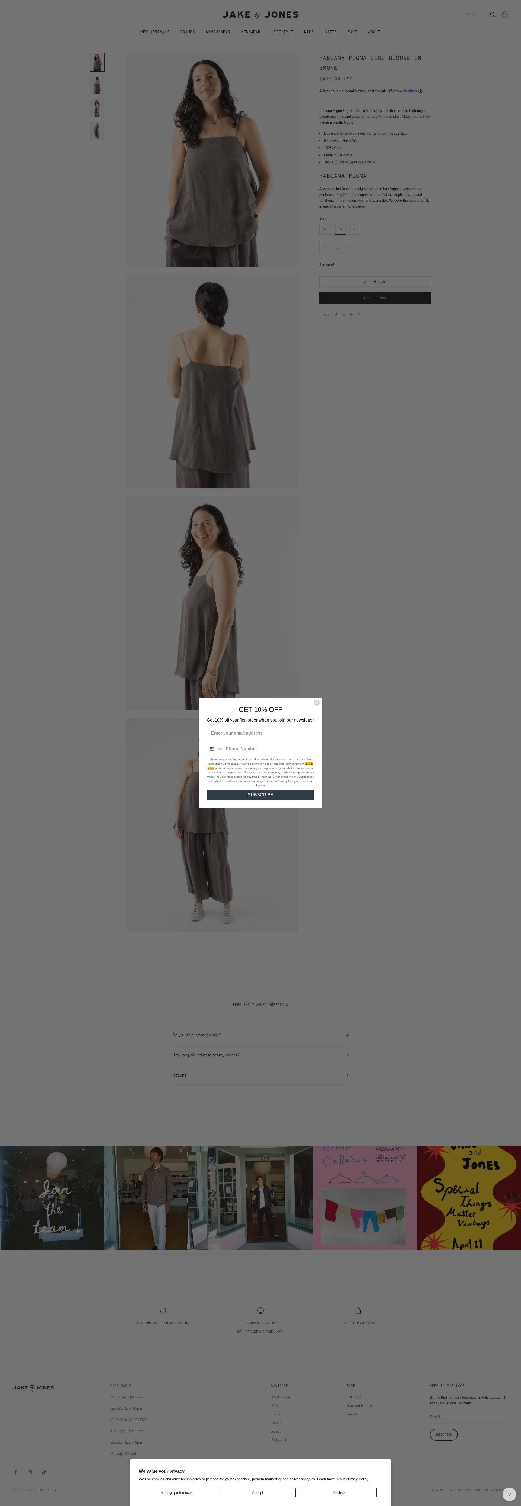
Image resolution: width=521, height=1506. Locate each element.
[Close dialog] (316, 702)
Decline (339, 1493)
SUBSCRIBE (261, 795)
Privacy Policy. (357, 1479)
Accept (257, 1493)
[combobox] (215, 749)
